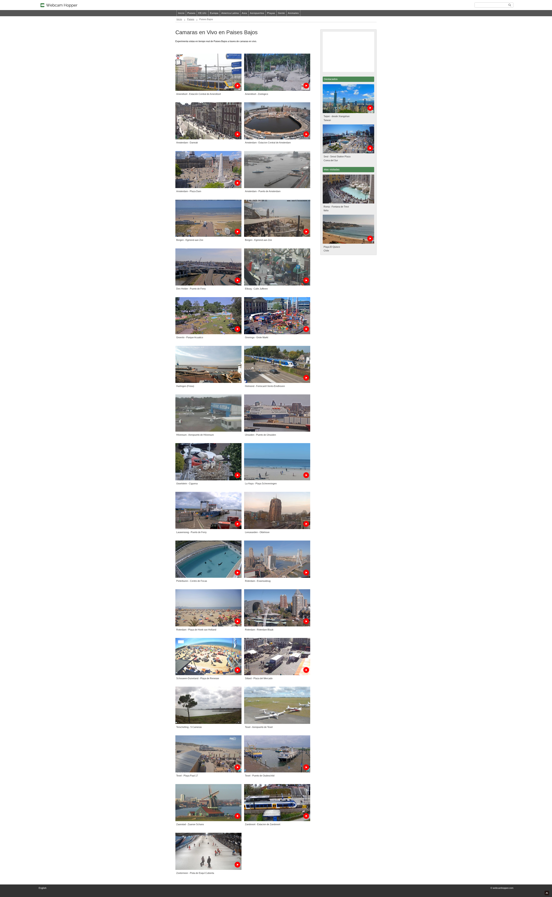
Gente (281, 13)
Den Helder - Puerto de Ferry (191, 289)
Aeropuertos (257, 13)
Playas (271, 13)
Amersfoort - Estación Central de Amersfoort (198, 94)
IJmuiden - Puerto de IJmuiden (260, 435)
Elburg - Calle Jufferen (256, 289)
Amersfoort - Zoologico (256, 94)
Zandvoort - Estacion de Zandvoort (262, 824)
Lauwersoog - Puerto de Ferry (191, 532)
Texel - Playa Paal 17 (187, 775)
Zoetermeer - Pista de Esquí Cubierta (195, 873)
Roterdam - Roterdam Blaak (259, 629)
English (42, 888)
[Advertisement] (348, 52)
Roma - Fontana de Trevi (336, 206)
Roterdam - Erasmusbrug (258, 581)
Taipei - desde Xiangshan (337, 116)
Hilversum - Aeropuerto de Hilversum (195, 435)
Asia (244, 13)
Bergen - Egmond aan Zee (189, 240)
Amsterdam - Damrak (187, 142)
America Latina (230, 13)
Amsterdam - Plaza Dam (188, 191)
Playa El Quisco (332, 247)
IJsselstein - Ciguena (187, 483)
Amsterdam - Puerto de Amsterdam (262, 191)
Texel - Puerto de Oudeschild (259, 775)
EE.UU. (202, 13)
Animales (293, 13)
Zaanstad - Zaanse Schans (190, 824)
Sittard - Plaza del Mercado (259, 678)
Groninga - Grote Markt (256, 337)
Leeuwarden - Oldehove (257, 532)
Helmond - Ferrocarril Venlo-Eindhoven (265, 386)
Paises (191, 13)
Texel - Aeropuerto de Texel (259, 727)
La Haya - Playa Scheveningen (261, 483)
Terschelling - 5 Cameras (189, 727)
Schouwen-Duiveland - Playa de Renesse (197, 678)
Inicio (181, 13)
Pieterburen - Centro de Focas (191, 581)
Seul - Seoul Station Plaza (337, 156)
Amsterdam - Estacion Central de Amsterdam (268, 142)
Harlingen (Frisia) (185, 386)
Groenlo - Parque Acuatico (189, 337)
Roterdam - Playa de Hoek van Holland (196, 629)
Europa (214, 13)
